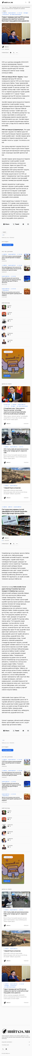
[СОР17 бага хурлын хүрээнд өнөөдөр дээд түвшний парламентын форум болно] (27, 257)
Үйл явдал (13, 406)
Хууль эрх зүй (5, 14)
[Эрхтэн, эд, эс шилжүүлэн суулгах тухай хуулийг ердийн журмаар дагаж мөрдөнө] (27, 291)
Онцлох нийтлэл (12, 254)
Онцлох (4, 11)
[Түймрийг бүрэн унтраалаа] (16, 475)
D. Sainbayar (9, 312)
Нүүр (3, 7)
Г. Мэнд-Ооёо (10, 319)
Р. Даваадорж (10, 333)
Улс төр (20, 254)
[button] (26, 2)
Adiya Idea (9, 305)
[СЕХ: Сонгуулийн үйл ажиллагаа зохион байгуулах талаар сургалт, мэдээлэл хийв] (16, 437)
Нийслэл (10, 506)
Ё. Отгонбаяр (10, 340)
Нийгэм (6, 7)
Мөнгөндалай (10, 326)
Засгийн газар (7, 404)
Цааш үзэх (7, 375)
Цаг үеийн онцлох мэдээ (15, 14)
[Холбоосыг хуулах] (16, 52)
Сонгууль (21, 446)
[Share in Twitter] (13, 52)
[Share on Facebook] (10, 52)
